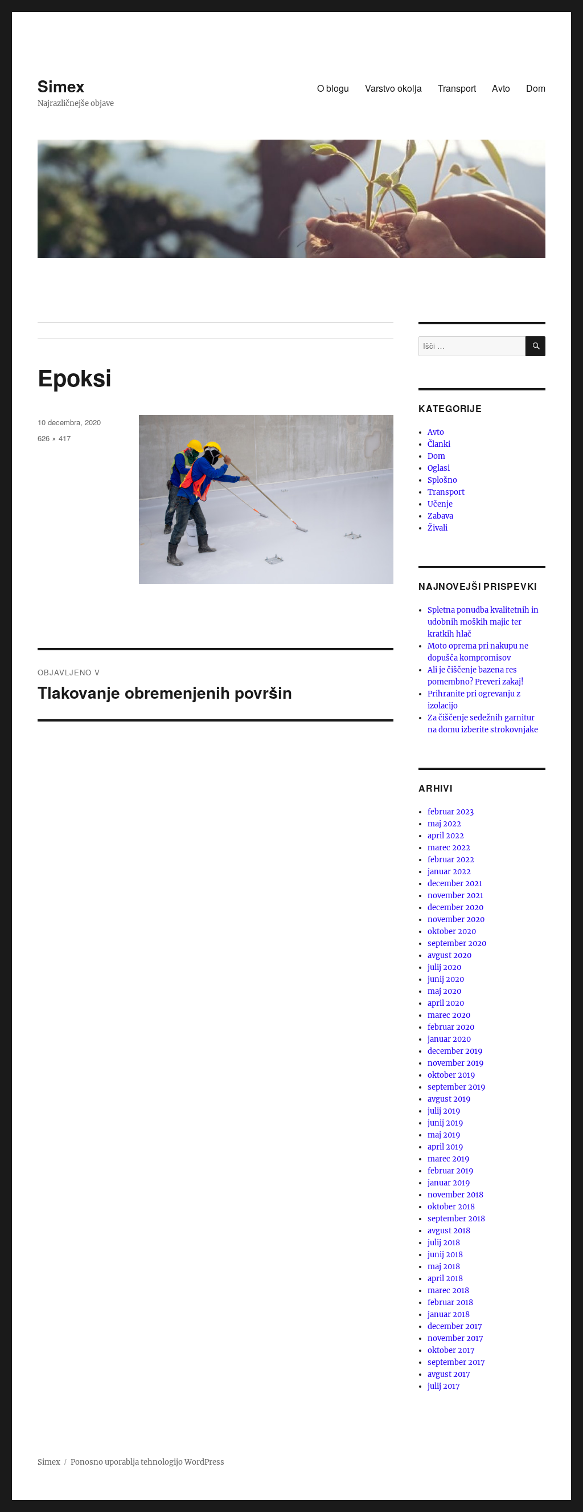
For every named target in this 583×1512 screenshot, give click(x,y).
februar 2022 (451, 860)
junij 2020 (446, 979)
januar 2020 (449, 1039)
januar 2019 (449, 1183)
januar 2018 (449, 1314)
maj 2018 (444, 1266)
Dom (535, 88)
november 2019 (456, 1063)
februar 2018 (450, 1302)
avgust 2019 (449, 1099)
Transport (457, 88)
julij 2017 (444, 1386)
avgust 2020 (449, 955)
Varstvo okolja (393, 88)
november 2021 (455, 895)
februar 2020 (451, 1027)
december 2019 (455, 1051)
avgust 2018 (449, 1231)
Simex (61, 85)
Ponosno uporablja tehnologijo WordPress (147, 1462)
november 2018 (455, 1195)
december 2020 (455, 907)
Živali (437, 528)
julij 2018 (444, 1243)
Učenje (440, 504)
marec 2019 (449, 1159)
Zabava (440, 516)
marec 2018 (448, 1290)
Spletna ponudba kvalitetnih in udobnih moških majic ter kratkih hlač (483, 622)
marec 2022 (449, 848)
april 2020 (446, 1003)
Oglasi (439, 468)
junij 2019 (445, 1123)
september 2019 (457, 1087)
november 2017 (455, 1338)
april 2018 (445, 1278)
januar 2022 (449, 872)
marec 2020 (449, 1015)
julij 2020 (444, 967)
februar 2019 (451, 1171)
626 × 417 (54, 438)
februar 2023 (451, 812)
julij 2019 (444, 1111)
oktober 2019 (451, 1075)
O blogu (333, 88)
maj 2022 (444, 824)
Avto (501, 88)
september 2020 (457, 943)
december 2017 (455, 1326)
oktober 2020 (452, 931)
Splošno (442, 480)
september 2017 (456, 1362)
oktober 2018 (451, 1207)
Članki (439, 444)
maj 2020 (444, 991)
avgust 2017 (449, 1374)
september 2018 (456, 1219)
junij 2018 (445, 1255)
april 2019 (445, 1147)
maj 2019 (444, 1135)
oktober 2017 (451, 1350)
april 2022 (446, 836)
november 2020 (456, 919)
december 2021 (455, 884)
